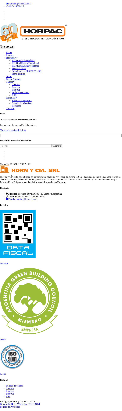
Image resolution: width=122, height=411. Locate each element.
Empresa (10, 55)
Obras (9, 76)
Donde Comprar (13, 79)
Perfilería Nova (19, 68)
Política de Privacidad (10, 407)
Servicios (10, 98)
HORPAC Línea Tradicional (25, 63)
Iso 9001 (16, 90)
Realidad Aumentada (22, 100)
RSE (14, 95)
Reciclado (16, 106)
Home (9, 52)
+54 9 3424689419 (15, 6)
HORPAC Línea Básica (23, 60)
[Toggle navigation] (1, 45)
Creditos (16, 84)
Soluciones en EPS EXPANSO (27, 71)
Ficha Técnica (18, 74)
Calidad (9, 82)
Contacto (10, 108)
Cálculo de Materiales (22, 103)
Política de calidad (20, 92)
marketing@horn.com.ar (19, 3)
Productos (10, 58)
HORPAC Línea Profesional (25, 66)
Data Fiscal (4, 263)
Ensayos (16, 87)
